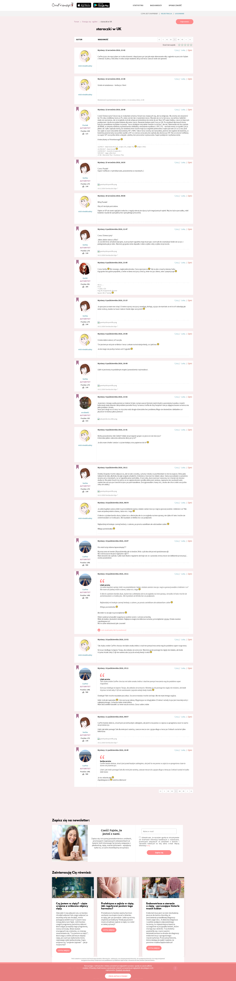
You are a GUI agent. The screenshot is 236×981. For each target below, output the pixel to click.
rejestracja (166, 13)
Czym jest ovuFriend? (149, 13)
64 (178, 39)
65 (182, 39)
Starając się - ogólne (89, 21)
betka (85, 178)
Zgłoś (190, 50)
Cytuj (177, 50)
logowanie (179, 13)
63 (174, 39)
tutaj (148, 845)
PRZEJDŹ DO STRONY (118, 976)
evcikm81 (85, 412)
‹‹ (159, 39)
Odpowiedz (184, 21)
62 (171, 39)
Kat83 (85, 278)
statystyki (138, 5)
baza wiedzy (156, 5)
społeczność (175, 5)
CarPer (85, 557)
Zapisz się (159, 852)
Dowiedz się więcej (123, 970)
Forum (76, 21)
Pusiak (85, 125)
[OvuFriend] (62, 6)
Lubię (183, 50)
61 (167, 39)
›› (190, 39)
